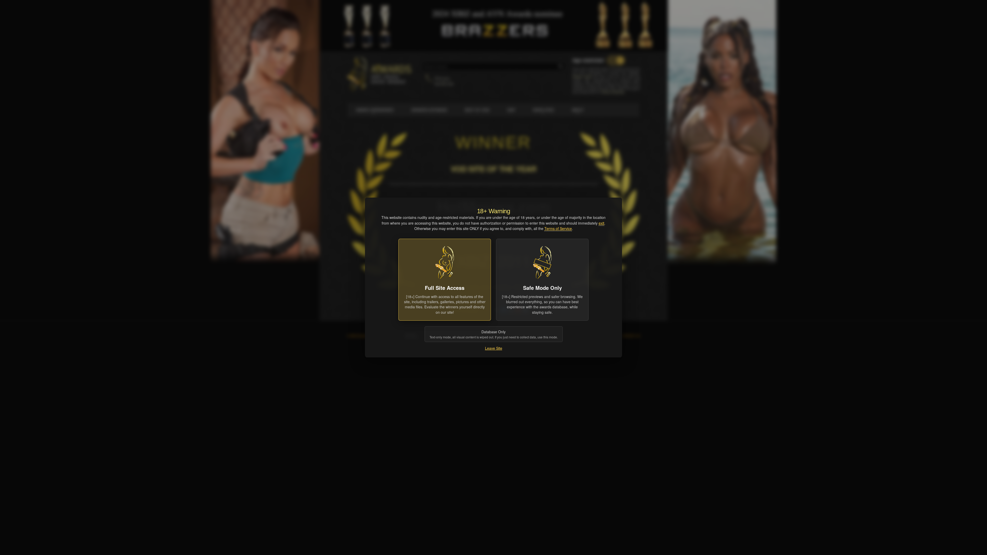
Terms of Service (558, 228)
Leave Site (493, 348)
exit (601, 223)
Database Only (493, 334)
